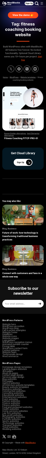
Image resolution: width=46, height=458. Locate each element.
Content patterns (11, 350)
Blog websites (9, 379)
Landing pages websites (14, 369)
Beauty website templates (15, 387)
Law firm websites (11, 413)
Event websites (10, 399)
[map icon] (14, 437)
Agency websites (11, 383)
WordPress (14, 77)
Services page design (13, 377)
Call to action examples (14, 330)
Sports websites (10, 421)
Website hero (9, 324)
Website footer (10, 332)
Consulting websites (12, 393)
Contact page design (12, 375)
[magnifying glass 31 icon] (27, 69)
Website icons (9, 336)
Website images (10, 338)
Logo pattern (8, 340)
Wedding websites (11, 429)
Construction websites (14, 391)
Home (5, 77)
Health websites (10, 409)
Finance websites (11, 403)
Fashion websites (11, 401)
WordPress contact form (14, 348)
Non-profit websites (12, 415)
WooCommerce (10, 356)
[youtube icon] (9, 437)
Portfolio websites (11, 419)
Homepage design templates (17, 367)
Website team (9, 352)
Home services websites (15, 411)
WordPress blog (10, 328)
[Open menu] (42, 3)
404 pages (7, 371)
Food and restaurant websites (17, 407)
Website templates (28, 77)
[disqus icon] (19, 69)
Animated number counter (15, 344)
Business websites (12, 389)
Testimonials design (12, 354)
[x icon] (11, 69)
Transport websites (12, 425)
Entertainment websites (14, 397)
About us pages (10, 373)
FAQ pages (7, 381)
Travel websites (10, 427)
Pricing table (8, 346)
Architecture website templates (18, 385)
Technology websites (13, 423)
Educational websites (13, 395)
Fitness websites (11, 405)
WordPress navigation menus (17, 342)
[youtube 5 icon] (35, 69)
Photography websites (13, 417)
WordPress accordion (13, 326)
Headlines (7, 334)
